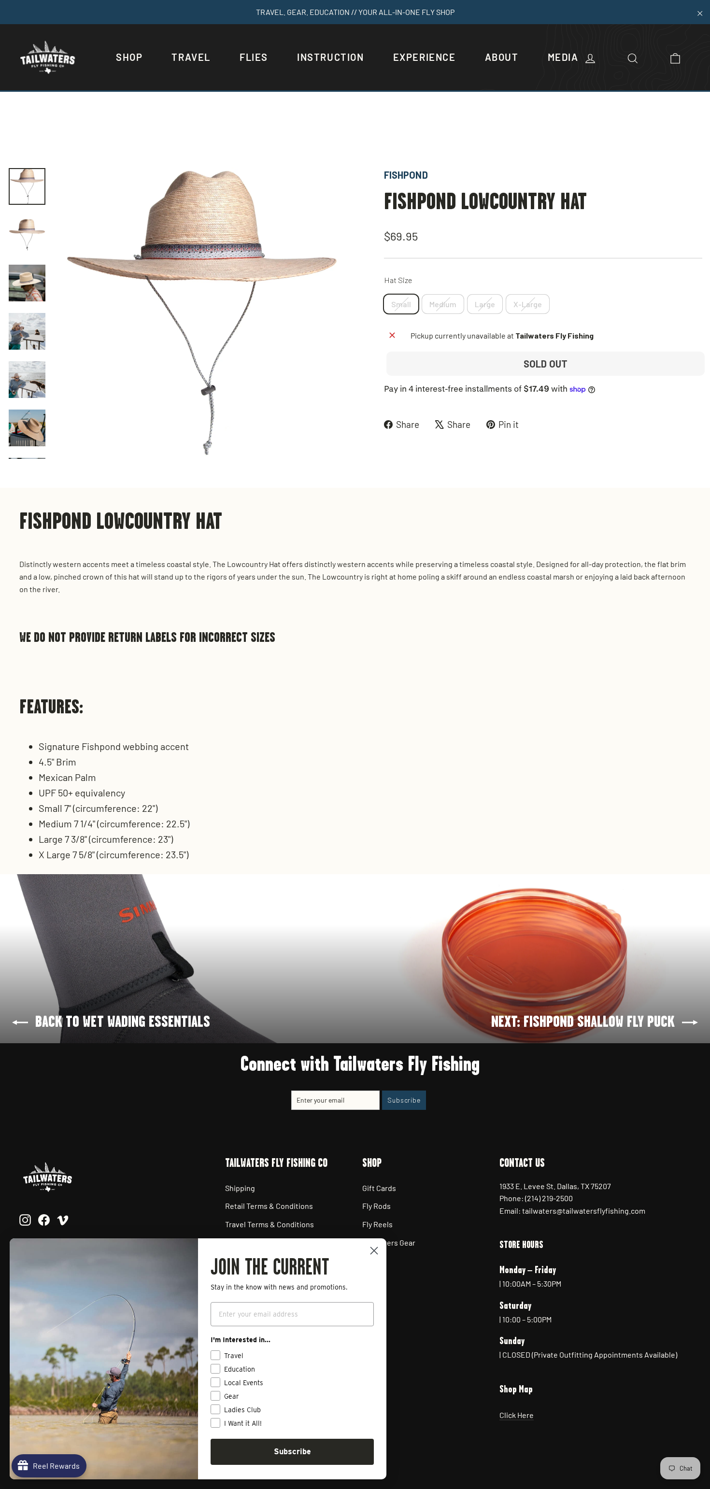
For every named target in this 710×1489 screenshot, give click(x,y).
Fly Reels (377, 1224)
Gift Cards (379, 1187)
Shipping (240, 1187)
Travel (191, 57)
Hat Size (398, 279)
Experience (424, 57)
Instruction (330, 57)
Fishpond (406, 175)
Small (401, 304)
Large (485, 304)
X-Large (527, 304)
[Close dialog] (374, 1250)
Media (563, 57)
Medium (442, 304)
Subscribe (292, 1451)
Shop (129, 57)
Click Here (516, 1414)
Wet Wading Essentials (121, 134)
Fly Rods (376, 1205)
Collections (55, 134)
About (502, 57)
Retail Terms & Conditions (269, 1205)
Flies (254, 57)
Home (18, 134)
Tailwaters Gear (388, 1242)
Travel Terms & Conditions (269, 1224)
